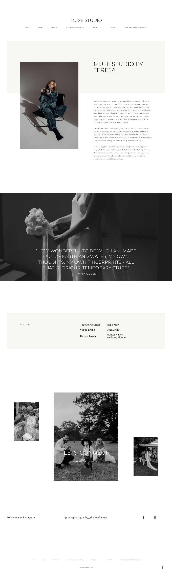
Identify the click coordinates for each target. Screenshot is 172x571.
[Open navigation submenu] (100, 27)
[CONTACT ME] (86, 471)
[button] (163, 567)
